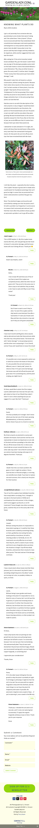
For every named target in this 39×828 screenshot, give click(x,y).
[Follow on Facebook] (14, 798)
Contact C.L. (19, 821)
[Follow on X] (17, 798)
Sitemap (19, 823)
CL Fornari (14, 305)
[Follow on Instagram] (21, 798)
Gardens (14, 28)
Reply (32, 250)
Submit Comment (10, 770)
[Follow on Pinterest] (24, 798)
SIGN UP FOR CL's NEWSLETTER (19, 788)
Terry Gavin (21, 814)
